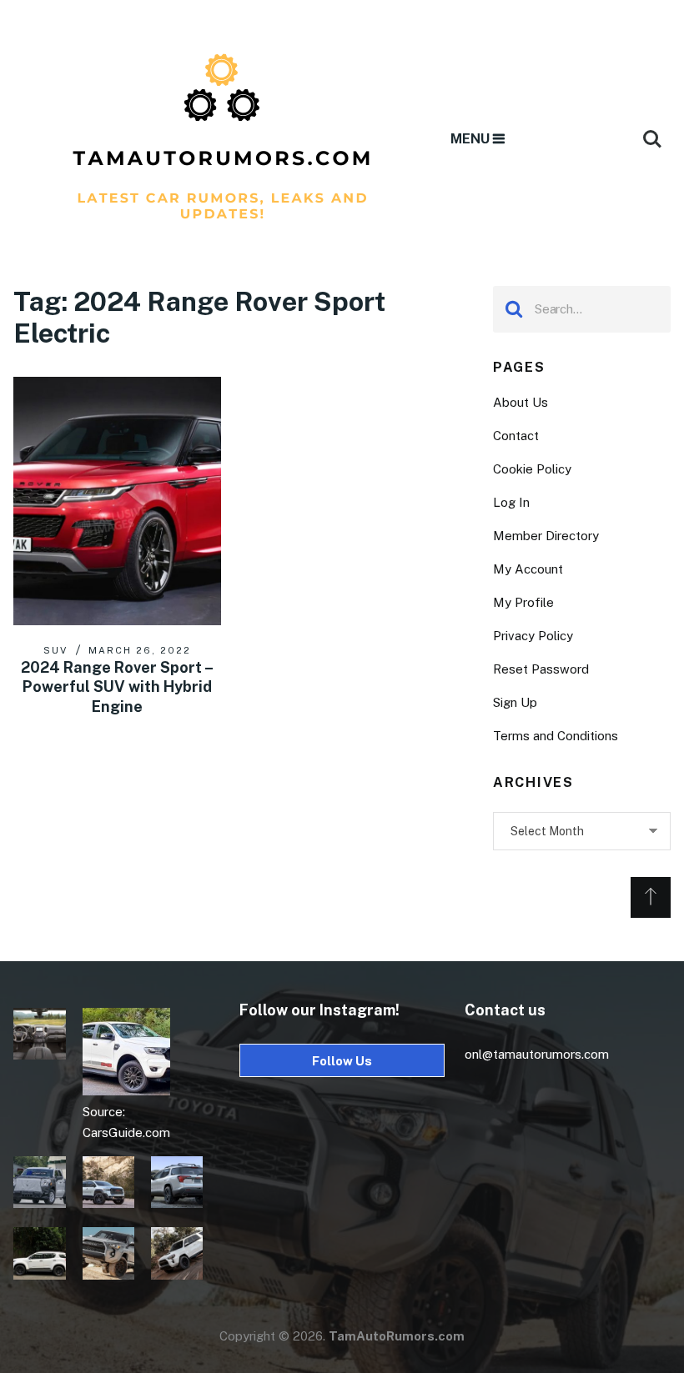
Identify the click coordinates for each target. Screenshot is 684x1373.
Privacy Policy (533, 636)
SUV (55, 650)
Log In (511, 502)
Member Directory (546, 536)
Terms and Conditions (555, 736)
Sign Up (515, 702)
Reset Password (541, 669)
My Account (528, 569)
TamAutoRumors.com (397, 1336)
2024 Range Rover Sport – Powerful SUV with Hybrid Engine (117, 687)
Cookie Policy (532, 469)
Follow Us (342, 1061)
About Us (520, 402)
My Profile (523, 602)
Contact (516, 435)
